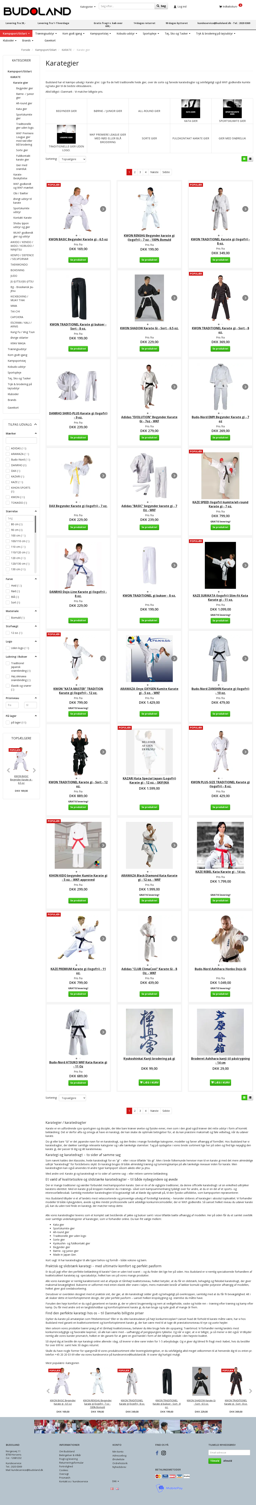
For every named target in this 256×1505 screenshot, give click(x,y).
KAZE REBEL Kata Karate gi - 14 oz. (220, 872)
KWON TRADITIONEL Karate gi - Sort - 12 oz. (78, 784)
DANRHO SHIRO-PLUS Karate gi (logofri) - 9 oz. (78, 415)
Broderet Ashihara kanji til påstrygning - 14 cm (220, 1061)
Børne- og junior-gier (66, 1251)
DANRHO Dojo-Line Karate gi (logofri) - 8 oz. (78, 594)
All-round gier (61, 1232)
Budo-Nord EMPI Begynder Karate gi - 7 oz (220, 419)
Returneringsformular (71, 1462)
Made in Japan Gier (64, 1254)
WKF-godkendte (191, 1202)
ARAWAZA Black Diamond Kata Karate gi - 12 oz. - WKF (149, 878)
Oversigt (64, 1474)
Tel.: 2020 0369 (241, 23)
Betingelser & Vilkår (70, 1455)
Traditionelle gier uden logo (69, 1236)
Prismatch (64, 1477)
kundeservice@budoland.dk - (215, 23)
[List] (250, 159)
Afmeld (227, 1460)
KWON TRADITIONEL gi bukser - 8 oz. (149, 596)
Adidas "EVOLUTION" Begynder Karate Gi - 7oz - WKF (149, 419)
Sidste (166, 172)
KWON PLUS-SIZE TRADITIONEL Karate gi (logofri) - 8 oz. (220, 784)
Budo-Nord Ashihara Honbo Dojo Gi (220, 969)
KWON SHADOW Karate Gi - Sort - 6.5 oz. (149, 328)
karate (130, 1185)
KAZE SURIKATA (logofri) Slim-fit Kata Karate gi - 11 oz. (220, 598)
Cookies (63, 1470)
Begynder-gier (61, 1247)
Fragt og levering (68, 1459)
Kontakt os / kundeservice (73, 1481)
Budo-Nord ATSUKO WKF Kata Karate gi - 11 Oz (78, 1064)
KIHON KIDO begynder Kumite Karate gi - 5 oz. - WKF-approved (78, 878)
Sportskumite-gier (64, 1228)
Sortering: (51, 159)
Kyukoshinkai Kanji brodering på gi (149, 1059)
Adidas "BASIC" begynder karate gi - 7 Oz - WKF (149, 508)
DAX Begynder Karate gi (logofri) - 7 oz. (78, 506)
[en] (117, 1488)
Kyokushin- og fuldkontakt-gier (71, 1243)
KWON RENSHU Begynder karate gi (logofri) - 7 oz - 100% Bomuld (149, 238)
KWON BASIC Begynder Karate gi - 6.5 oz (21, 780)
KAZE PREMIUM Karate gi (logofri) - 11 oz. (78, 971)
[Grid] (244, 159)
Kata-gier (58, 1224)
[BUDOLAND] (37, 10)
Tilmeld (214, 1460)
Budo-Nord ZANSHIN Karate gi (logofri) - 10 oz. (220, 691)
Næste (154, 172)
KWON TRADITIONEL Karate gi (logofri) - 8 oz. (220, 241)
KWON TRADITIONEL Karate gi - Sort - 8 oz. (220, 330)
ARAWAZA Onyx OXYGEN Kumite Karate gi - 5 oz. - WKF (149, 691)
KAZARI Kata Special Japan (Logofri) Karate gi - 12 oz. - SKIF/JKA (149, 781)
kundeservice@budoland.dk (129, 1354)
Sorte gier (59, 1239)
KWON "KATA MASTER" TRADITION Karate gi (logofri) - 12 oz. (78, 691)
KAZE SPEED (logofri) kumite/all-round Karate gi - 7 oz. (220, 504)
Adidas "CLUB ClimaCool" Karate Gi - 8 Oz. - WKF (149, 971)
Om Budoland (67, 1451)
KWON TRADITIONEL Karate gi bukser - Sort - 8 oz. (78, 327)
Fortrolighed (66, 1466)
